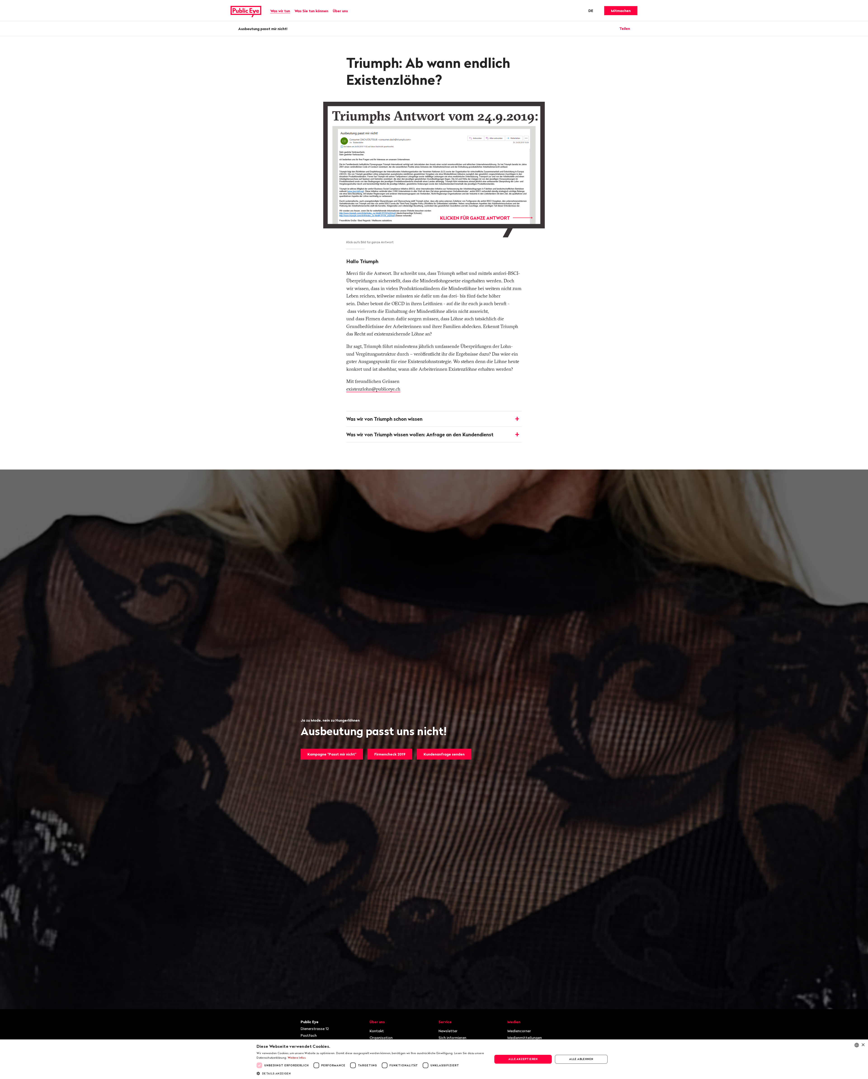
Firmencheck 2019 (390, 754)
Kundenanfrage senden (444, 754)
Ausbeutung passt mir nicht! (263, 28)
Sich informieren (452, 1037)
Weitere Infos (297, 1057)
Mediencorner (519, 1031)
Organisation (381, 1037)
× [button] (863, 1045)
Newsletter (448, 1031)
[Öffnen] (635, 28)
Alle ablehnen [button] (581, 1059)
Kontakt (377, 1031)
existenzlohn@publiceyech (373, 389)
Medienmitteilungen (524, 1037)
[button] (371, 1073)
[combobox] (856, 1045)
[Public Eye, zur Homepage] (246, 10)
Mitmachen (621, 10)
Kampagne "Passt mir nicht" (331, 754)
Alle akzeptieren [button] (523, 1059)
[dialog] (434, 1059)
